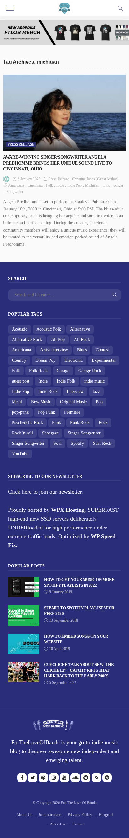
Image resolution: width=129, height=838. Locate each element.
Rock (103, 422)
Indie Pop (74, 185)
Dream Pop (45, 360)
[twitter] (32, 777)
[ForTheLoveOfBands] (53, 723)
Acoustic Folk (48, 329)
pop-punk (20, 412)
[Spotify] (107, 777)
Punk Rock (80, 422)
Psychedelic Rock (27, 422)
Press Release (21, 144)
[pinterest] (43, 777)
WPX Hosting (68, 510)
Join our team (50, 814)
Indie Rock (48, 391)
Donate (78, 824)
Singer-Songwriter (84, 433)
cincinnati (35, 185)
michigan (92, 185)
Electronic (73, 360)
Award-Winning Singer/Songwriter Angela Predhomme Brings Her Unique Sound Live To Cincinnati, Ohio (57, 163)
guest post (20, 381)
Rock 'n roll (22, 433)
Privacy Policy (80, 814)
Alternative (80, 329)
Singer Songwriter (28, 443)
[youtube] (64, 777)
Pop (99, 401)
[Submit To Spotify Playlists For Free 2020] (23, 615)
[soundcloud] (75, 777)
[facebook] (22, 777)
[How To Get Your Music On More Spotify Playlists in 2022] (23, 587)
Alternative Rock (27, 339)
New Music (41, 401)
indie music (94, 381)
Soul (58, 443)
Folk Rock (38, 370)
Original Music (73, 401)
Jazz (96, 391)
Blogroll (106, 814)
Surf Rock (102, 443)
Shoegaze (50, 433)
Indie (60, 185)
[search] (120, 8)
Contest (102, 350)
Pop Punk (46, 412)
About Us (24, 814)
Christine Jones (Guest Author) (95, 179)
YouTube (20, 453)
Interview (75, 391)
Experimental (104, 360)
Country (19, 360)
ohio (106, 185)
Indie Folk (66, 381)
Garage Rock (89, 370)
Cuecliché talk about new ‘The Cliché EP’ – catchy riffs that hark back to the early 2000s (79, 670)
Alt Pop (58, 339)
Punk (56, 422)
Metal (17, 401)
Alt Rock (82, 339)
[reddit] (85, 777)
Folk (49, 185)
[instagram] (54, 777)
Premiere (72, 412)
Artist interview (54, 350)
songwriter (15, 191)
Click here (20, 492)
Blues (82, 350)
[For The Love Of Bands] (64, 7)
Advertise (58, 824)
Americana (16, 185)
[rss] (96, 777)
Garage (63, 370)
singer (118, 185)
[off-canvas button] (10, 8)
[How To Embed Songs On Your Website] (23, 644)
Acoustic (19, 329)
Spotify (77, 443)
